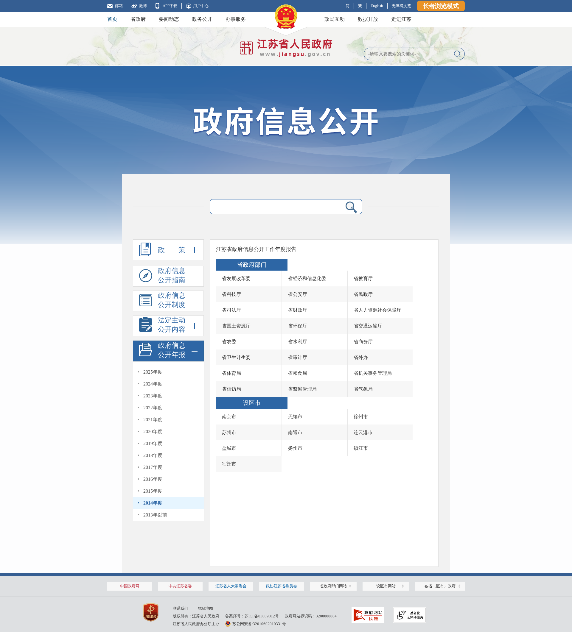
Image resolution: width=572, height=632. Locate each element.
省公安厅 (297, 294)
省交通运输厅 (368, 325)
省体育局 (231, 373)
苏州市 (229, 432)
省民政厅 (363, 294)
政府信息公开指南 (171, 275)
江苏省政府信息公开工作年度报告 (256, 249)
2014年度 (152, 502)
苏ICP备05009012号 (262, 616)
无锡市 (295, 416)
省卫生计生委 (236, 357)
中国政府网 (129, 586)
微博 (143, 6)
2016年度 (152, 479)
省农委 (229, 341)
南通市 (295, 432)
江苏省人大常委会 (230, 586)
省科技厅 (231, 294)
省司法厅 (231, 310)
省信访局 (231, 388)
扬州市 (295, 448)
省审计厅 (297, 357)
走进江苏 (401, 19)
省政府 (138, 19)
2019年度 (152, 443)
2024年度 (152, 383)
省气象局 (363, 388)
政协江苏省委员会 (281, 586)
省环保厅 (297, 325)
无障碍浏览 (401, 6)
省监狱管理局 (302, 388)
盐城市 (229, 448)
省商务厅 (363, 341)
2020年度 (152, 431)
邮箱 (119, 6)
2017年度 (152, 467)
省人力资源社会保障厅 (377, 310)
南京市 (229, 416)
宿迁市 (229, 463)
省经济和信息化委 (307, 278)
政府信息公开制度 (171, 300)
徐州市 (361, 416)
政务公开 (202, 19)
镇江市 (361, 448)
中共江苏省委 (180, 586)
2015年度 (152, 491)
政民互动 (334, 19)
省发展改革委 (236, 278)
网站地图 (205, 608)
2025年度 (152, 371)
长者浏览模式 (441, 6)
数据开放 (368, 19)
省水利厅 (297, 341)
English (377, 6)
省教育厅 (363, 278)
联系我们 (180, 608)
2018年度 (152, 455)
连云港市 (363, 432)
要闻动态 (169, 19)
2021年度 (152, 419)
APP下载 (170, 6)
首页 (112, 19)
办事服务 (236, 19)
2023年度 (152, 395)
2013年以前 (155, 514)
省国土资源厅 (236, 325)
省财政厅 (297, 310)
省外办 (361, 357)
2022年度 (152, 407)
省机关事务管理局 (373, 373)
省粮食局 (297, 373)
